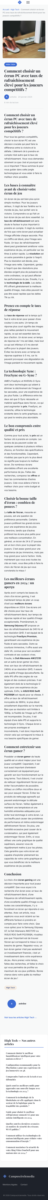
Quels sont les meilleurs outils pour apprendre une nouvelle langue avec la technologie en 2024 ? (23, 1088)
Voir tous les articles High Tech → (20, 1017)
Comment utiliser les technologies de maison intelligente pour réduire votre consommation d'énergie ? (24, 1138)
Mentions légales (10, 1184)
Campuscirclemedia (21, 1176)
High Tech (15, 9)
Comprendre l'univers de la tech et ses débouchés (24, 1078)
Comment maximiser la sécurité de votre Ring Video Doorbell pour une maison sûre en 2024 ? (22, 1150)
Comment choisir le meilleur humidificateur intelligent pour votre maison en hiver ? (23, 1056)
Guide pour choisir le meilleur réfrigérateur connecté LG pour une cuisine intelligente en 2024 (22, 1115)
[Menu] (28, 2)
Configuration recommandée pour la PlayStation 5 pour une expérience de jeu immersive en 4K (23, 1068)
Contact (24, 1184)
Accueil (6, 9)
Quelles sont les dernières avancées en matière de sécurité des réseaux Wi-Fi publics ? (22, 1126)
